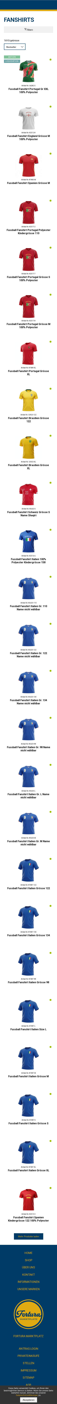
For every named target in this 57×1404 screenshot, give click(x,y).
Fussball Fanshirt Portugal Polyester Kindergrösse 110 (29, 232)
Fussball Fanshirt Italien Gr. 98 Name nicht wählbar (28, 749)
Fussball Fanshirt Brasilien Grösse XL (28, 467)
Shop (28, 1260)
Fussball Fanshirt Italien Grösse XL (28, 1170)
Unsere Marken (28, 1289)
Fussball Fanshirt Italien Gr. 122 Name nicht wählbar (28, 655)
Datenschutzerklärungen (27, 1395)
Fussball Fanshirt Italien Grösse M (28, 1076)
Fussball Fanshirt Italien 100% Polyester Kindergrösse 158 (28, 561)
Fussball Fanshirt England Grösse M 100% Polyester (28, 138)
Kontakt (28, 1274)
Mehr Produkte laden (28, 1236)
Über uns (28, 1267)
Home (28, 1253)
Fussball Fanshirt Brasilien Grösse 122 (28, 420)
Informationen (29, 1281)
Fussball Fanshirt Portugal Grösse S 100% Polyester (28, 279)
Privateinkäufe (28, 1355)
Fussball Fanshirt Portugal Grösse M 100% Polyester (28, 326)
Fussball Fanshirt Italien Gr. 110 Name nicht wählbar (28, 608)
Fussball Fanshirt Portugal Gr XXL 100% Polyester (29, 91)
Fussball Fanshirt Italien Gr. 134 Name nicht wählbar (28, 702)
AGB (28, 1385)
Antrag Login (28, 1348)
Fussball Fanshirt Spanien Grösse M (28, 183)
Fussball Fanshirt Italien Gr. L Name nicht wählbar (28, 796)
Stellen (28, 1363)
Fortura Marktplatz (28, 1336)
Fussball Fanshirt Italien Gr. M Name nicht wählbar (28, 843)
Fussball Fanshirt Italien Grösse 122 (28, 888)
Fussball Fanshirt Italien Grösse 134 (28, 935)
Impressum (28, 1370)
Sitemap (28, 1377)
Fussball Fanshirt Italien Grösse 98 (28, 982)
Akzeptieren (29, 1400)
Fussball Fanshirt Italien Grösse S (28, 1123)
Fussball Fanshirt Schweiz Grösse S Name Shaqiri (28, 514)
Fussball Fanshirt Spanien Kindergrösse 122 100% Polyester (28, 1219)
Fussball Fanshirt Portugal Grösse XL (28, 373)
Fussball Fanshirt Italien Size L (28, 1029)
